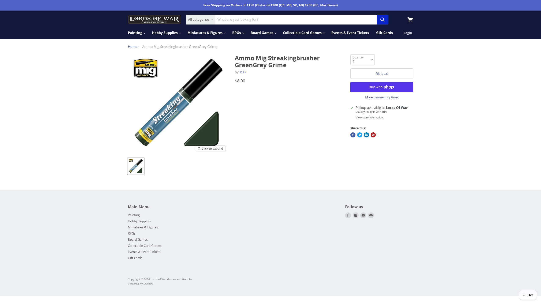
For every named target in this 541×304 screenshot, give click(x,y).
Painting (135, 32)
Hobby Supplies (165, 32)
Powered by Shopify (140, 284)
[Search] (382, 19)
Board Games (262, 32)
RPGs (237, 32)
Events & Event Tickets (350, 32)
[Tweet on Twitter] (359, 134)
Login (408, 33)
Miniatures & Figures (205, 32)
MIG (242, 72)
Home (133, 47)
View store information (369, 117)
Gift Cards (384, 32)
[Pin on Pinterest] (373, 134)
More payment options (381, 97)
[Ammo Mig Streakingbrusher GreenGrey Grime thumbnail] (135, 166)
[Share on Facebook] (352, 134)
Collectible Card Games (302, 32)
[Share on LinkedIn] (366, 134)
